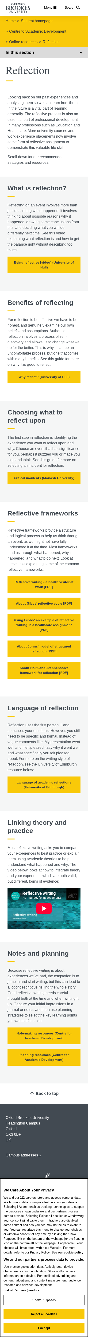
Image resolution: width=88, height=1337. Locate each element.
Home (11, 21)
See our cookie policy (67, 1252)
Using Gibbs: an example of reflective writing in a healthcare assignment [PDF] (44, 625)
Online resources (23, 42)
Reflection (51, 42)
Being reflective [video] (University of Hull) (44, 265)
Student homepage (37, 21)
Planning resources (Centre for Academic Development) (44, 1057)
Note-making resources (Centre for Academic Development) (44, 1035)
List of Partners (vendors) (22, 1290)
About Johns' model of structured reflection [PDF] (44, 648)
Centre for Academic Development (37, 31)
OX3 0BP (13, 1134)
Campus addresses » (23, 1155)
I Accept (44, 1328)
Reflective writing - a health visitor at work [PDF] (44, 584)
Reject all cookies (44, 1314)
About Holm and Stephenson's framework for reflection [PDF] (44, 670)
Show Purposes (44, 1300)
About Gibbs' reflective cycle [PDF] (44, 603)
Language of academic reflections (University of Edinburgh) (44, 784)
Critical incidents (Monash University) (44, 478)
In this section (20, 52)
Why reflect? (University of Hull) (44, 377)
